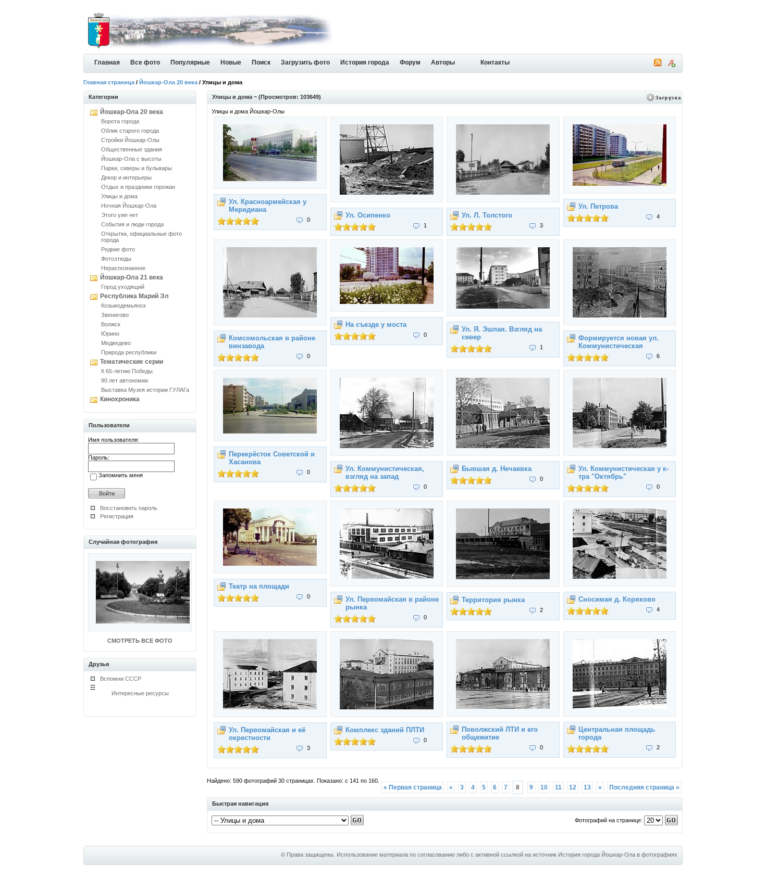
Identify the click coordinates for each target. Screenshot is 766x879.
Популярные (190, 62)
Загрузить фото (305, 62)
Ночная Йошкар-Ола (128, 205)
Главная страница (108, 82)
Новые (230, 62)
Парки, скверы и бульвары (136, 168)
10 (544, 787)
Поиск (261, 62)
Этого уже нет (119, 215)
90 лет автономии (124, 380)
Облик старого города (130, 131)
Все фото (145, 62)
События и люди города (132, 224)
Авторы (443, 62)
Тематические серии (131, 361)
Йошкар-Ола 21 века (131, 277)
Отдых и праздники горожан (138, 187)
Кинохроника (120, 399)
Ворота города (120, 121)
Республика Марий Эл (134, 296)
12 (572, 787)
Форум (410, 62)
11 (558, 787)
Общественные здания (131, 149)
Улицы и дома (119, 196)
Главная (107, 62)
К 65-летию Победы (127, 371)
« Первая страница (413, 787)
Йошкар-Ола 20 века (168, 82)
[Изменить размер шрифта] (671, 65)
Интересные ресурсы (140, 693)
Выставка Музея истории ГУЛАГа (145, 390)
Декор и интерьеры (126, 177)
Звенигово (115, 315)
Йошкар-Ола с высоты (131, 159)
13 (587, 787)
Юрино (110, 333)
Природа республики (128, 352)
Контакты (495, 62)
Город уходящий (122, 287)
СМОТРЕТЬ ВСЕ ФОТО (139, 641)
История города (364, 62)
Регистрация (116, 516)
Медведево (116, 343)
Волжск (110, 324)
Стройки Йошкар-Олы (130, 140)
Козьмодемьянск (123, 305)
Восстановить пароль (128, 508)
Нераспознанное (123, 268)
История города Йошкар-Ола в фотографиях (617, 854)
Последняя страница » (644, 787)
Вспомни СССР (120, 679)
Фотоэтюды (116, 259)
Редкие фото (118, 249)
